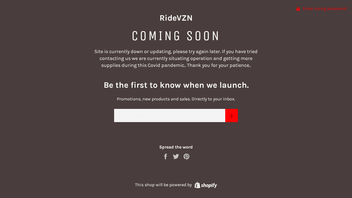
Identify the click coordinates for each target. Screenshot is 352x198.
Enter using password (324, 8)
